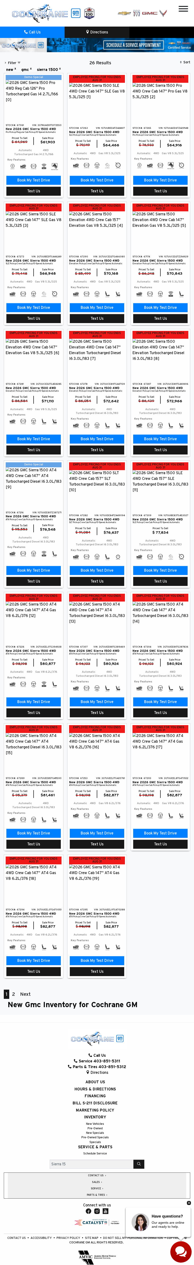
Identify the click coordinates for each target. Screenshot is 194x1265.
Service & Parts (95, 1147)
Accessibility (42, 1238)
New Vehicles (95, 1124)
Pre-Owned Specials (95, 1137)
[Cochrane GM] (45, 13)
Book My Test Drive (33, 180)
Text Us (33, 191)
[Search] (138, 1164)
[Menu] (183, 9)
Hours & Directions (95, 1089)
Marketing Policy (95, 1110)
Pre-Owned (95, 1128)
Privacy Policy (69, 1238)
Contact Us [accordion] (96, 1175)
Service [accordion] (96, 1188)
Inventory (95, 1117)
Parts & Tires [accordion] (96, 1195)
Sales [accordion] (96, 1182)
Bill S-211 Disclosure (95, 1103)
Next (25, 994)
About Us (95, 1082)
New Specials (95, 1133)
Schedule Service (95, 1153)
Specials (95, 1142)
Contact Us (16, 1238)
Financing (95, 1096)
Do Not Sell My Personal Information (133, 1238)
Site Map (92, 1238)
